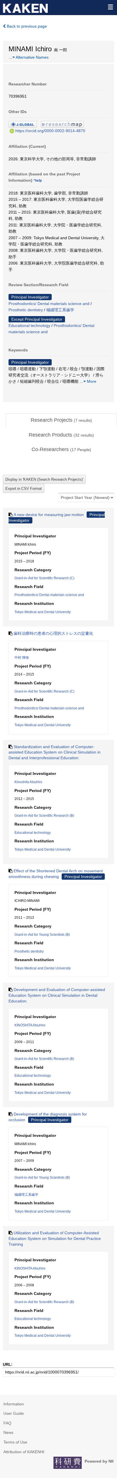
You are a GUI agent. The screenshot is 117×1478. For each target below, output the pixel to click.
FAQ (7, 1423)
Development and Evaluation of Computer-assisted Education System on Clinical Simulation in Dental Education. (57, 995)
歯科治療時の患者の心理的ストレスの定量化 (53, 633)
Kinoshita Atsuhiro (28, 782)
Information (13, 1404)
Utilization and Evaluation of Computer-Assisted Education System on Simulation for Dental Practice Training (55, 1238)
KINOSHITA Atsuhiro (29, 1025)
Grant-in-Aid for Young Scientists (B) (42, 935)
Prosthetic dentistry (26, 310)
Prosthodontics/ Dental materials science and (49, 303)
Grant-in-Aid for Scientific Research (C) (44, 578)
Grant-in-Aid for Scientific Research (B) (44, 816)
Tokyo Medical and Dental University (42, 612)
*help (38, 181)
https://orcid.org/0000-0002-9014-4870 (50, 130)
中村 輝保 (21, 658)
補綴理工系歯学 (60, 310)
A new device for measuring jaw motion (49, 514)
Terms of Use (15, 1442)
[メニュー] (110, 7)
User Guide (13, 1413)
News (8, 1432)
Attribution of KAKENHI (23, 1452)
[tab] (61, 420)
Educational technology (29, 325)
